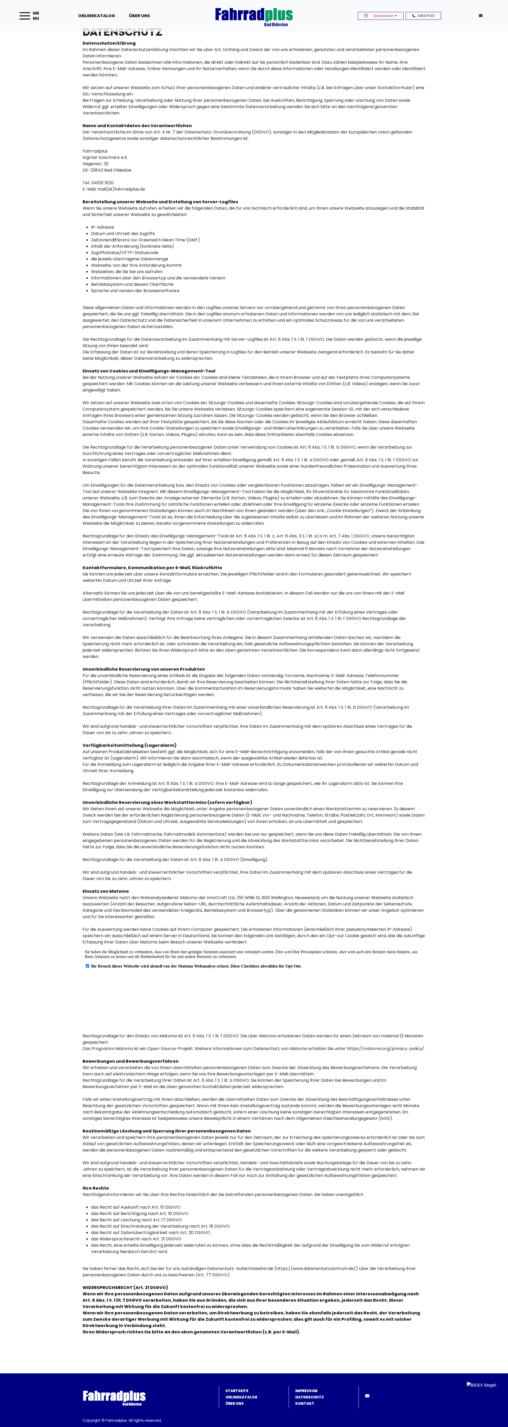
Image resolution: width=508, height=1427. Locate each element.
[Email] (368, 1396)
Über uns (139, 16)
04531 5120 (426, 16)
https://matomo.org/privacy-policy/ (385, 1049)
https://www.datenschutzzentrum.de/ (316, 1268)
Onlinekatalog (96, 16)
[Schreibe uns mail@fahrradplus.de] (482, 15)
